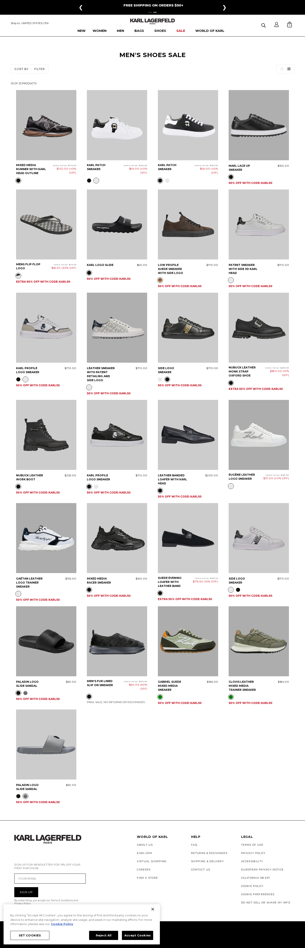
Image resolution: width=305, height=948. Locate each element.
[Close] (153, 909)
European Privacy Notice (262, 869)
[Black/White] (18, 276)
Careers (143, 869)
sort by (21, 69)
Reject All (103, 935)
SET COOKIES (30, 935)
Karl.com (144, 853)
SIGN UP (26, 892)
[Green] (160, 697)
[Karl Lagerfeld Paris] (152, 21)
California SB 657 (255, 877)
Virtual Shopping (152, 861)
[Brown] (160, 280)
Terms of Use (252, 844)
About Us (145, 844)
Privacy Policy (253, 853)
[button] (264, 24)
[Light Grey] (25, 693)
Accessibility (252, 861)
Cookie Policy (252, 886)
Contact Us (200, 869)
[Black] (18, 180)
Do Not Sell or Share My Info (265, 902)
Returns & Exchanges (209, 853)
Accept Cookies (137, 935)
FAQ (194, 844)
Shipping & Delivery (207, 861)
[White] (96, 180)
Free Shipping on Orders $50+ (153, 5)
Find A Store (147, 877)
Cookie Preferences (258, 894)
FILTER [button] (39, 69)
